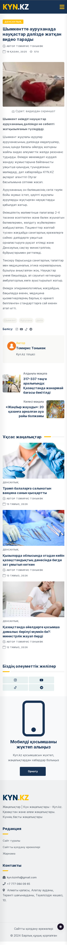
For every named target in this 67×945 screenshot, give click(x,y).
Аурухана (26, 320)
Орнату (33, 771)
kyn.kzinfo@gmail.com (22, 877)
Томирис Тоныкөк (29, 46)
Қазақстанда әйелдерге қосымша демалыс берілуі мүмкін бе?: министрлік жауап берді (31, 631)
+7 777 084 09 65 (18, 884)
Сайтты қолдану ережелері (21, 847)
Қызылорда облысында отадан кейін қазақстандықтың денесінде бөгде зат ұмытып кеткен (33, 560)
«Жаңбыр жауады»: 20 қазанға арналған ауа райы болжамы (25, 411)
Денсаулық (13, 21)
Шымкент (10, 320)
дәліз (39, 320)
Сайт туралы (11, 840)
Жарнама (9, 853)
